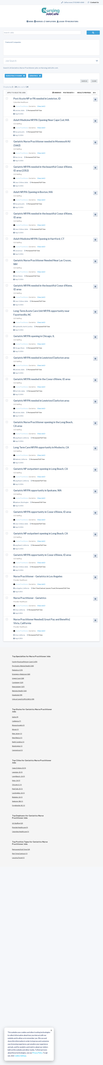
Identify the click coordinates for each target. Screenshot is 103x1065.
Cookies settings (20, 1056)
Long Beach (18, 438)
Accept (51, 1030)
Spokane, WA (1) (17, 801)
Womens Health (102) (19, 691)
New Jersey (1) (17, 734)
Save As (84, 81)
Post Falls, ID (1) (17, 789)
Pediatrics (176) (17, 670)
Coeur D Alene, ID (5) (19, 768)
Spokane (17, 502)
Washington (25, 502)
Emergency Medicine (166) (21, 674)
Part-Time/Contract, (39, 588)
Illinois (22, 348)
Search (93, 33)
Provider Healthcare (20, 580)
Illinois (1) (15, 729)
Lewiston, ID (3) (17, 772)
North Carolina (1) (18, 742)
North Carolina (27, 326)
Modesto (17, 459)
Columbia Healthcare (20, 102)
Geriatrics (32, 106)
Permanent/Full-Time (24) (21, 849)
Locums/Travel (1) (18, 858)
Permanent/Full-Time (35, 110)
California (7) (16, 721)
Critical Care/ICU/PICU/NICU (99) (23, 699)
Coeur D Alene (19, 182)
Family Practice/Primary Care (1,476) (24, 662)
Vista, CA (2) (16, 780)
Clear (94, 81)
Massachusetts (20, 132)
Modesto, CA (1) (17, 797)
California (26, 438)
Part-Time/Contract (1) (19, 854)
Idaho (22, 110)
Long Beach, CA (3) (18, 776)
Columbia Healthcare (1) (20, 832)
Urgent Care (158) (18, 678)
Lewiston (17, 110)
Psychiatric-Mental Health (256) (23, 666)
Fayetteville (18, 326)
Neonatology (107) (18, 687)
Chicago (17, 348)
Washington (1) (17, 746)
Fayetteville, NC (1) (18, 805)
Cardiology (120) (17, 682)
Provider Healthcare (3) (20, 827)
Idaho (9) (15, 717)
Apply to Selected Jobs (16, 93)
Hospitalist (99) (17, 695)
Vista (16, 610)
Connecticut (18, 251)
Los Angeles (18, 588)
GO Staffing (17, 124)
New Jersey (18, 157)
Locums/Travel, (51, 588)
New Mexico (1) (17, 738)
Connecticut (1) (17, 750)
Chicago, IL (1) (17, 785)
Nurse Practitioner (22, 106)
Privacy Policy (37, 1053)
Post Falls (18, 391)
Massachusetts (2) (18, 725)
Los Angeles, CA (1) (18, 793)
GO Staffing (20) (17, 823)
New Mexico (19, 276)
